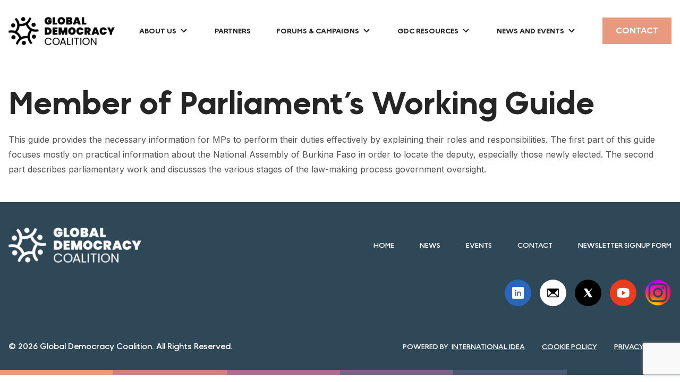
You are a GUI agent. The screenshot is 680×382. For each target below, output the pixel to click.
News (430, 245)
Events (479, 245)
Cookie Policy (569, 346)
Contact (637, 30)
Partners (233, 31)
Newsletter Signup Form (625, 245)
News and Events (530, 31)
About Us (157, 31)
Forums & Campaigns (317, 31)
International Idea (488, 346)
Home (383, 245)
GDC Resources (427, 31)
